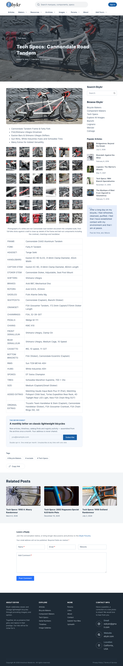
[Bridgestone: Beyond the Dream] (90, 145)
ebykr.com (109, 636)
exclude (29, 458)
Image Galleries (45, 628)
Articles (11, 12)
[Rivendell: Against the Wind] (90, 157)
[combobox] (99, 93)
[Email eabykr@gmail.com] (99, 624)
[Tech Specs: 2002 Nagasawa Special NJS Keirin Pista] (61, 496)
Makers (21, 12)
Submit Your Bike (74, 621)
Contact (70, 617)
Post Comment (25, 578)
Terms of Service (110, 662)
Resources (35, 12)
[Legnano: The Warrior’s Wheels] (90, 169)
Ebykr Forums (85, 536)
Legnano (91, 124)
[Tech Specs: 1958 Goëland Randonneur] (99, 496)
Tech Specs (22, 38)
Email (52, 547)
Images (62, 12)
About (85, 12)
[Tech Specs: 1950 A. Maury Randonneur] (23, 496)
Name (21, 547)
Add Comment (25, 555)
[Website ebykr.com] (99, 635)
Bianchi (90, 121)
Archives (49, 12)
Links (69, 610)
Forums (74, 12)
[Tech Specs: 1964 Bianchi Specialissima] (90, 180)
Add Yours (100, 12)
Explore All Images (96, 117)
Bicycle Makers (14, 458)
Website (83, 547)
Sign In (112, 5)
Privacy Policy (98, 662)
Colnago (91, 131)
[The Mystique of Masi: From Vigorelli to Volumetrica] (90, 192)
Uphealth (70, 624)
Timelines (42, 624)
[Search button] (114, 93)
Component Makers (96, 111)
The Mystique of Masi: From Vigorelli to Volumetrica (105, 193)
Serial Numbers (45, 621)
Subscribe (70, 437)
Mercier (90, 127)
